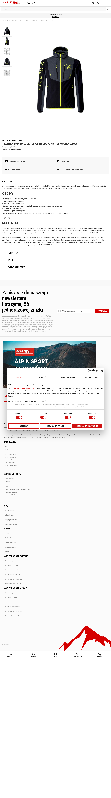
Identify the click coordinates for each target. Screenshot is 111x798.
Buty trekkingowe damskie (13, 561)
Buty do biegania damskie (12, 574)
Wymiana (7, 484)
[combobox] (55, 9)
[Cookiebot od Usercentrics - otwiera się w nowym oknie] (89, 370)
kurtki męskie (34, 20)
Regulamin (8, 468)
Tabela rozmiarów (16, 267)
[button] (7, 31)
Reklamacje (8, 481)
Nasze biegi (8, 460)
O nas (6, 446)
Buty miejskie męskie (11, 602)
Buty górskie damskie (11, 565)
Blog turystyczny (10, 462)
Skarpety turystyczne (11, 520)
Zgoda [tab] (18, 377)
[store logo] (12, 3)
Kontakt (7, 449)
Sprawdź (55, 16)
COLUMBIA (44, 430)
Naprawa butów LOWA (11, 492)
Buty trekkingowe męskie (12, 593)
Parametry (13, 253)
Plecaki (7, 533)
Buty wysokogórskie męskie (13, 611)
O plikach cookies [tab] (92, 377)
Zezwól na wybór (55, 426)
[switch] (43, 417)
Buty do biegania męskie (12, 606)
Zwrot (6, 487)
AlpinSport (5, 20)
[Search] (108, 9)
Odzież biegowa (9, 515)
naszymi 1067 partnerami (24, 388)
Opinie (10, 260)
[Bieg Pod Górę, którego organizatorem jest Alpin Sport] (49, 364)
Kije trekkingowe (10, 538)
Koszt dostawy (9, 478)
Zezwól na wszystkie (87, 426)
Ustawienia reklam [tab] (68, 377)
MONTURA (36, 430)
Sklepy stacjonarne (10, 457)
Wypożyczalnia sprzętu (11, 454)
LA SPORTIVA (9, 430)
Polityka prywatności (11, 465)
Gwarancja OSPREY (10, 495)
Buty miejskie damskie (12, 570)
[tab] (55, 253)
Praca (6, 452)
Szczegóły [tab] (43, 377)
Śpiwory (7, 552)
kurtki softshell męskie (47, 20)
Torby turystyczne (10, 542)
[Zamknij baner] (102, 371)
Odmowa (24, 426)
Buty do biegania (10, 510)
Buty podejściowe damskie (13, 584)
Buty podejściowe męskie (12, 616)
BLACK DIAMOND (26, 430)
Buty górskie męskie (11, 597)
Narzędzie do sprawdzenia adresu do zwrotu (18, 489)
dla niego (14, 20)
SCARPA (17, 430)
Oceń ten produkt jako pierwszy (12, 149)
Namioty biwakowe (10, 547)
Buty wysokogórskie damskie (13, 579)
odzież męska (24, 20)
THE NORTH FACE (54, 430)
